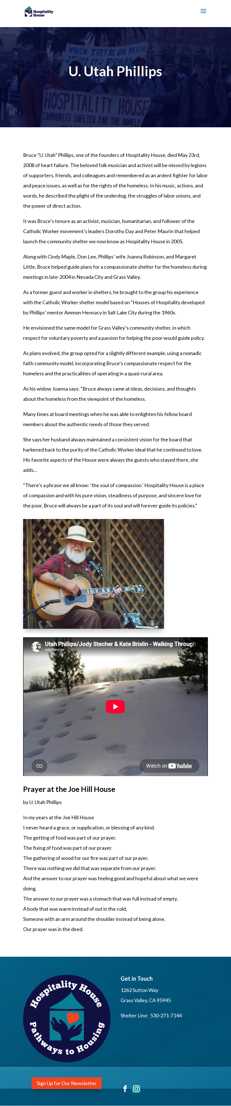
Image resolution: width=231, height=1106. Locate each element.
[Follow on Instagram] (136, 1088)
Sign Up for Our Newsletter (67, 1083)
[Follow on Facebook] (125, 1088)
